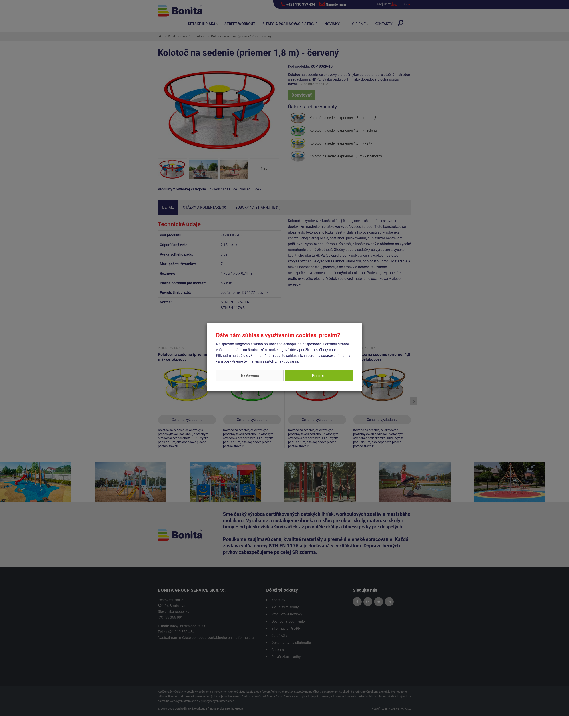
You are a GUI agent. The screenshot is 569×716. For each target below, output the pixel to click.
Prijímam (319, 375)
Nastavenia (250, 375)
